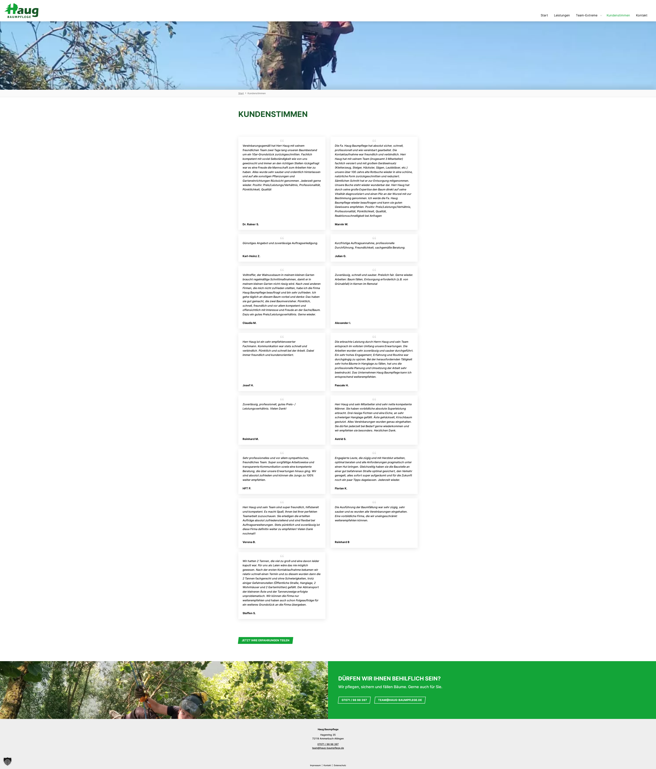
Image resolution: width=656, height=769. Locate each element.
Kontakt (641, 15)
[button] (7, 761)
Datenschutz (340, 765)
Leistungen (562, 15)
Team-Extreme (586, 15)
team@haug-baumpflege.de (400, 700)
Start (544, 15)
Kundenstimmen (618, 15)
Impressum (315, 765)
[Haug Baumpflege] (21, 10)
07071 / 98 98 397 (354, 700)
